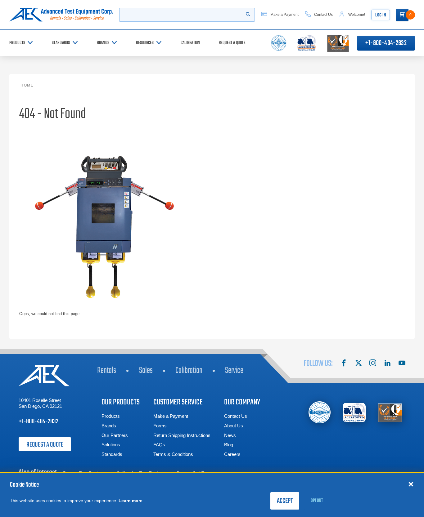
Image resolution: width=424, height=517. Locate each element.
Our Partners (114, 435)
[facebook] (344, 363)
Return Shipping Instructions (181, 435)
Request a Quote (44, 444)
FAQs (159, 444)
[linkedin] (387, 363)
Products (110, 416)
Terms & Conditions (173, 454)
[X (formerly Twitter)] (358, 363)
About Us (233, 425)
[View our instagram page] (372, 363)
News (230, 435)
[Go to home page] (61, 14)
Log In (380, 15)
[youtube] (402, 363)
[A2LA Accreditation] (354, 413)
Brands (108, 425)
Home (27, 85)
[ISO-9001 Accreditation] (390, 413)
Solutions (110, 444)
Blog (228, 444)
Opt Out (317, 500)
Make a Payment (170, 416)
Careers (232, 454)
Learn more (130, 500)
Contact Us (235, 416)
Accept (285, 501)
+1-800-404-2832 (386, 43)
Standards (111, 454)
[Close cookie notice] (411, 484)
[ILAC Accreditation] (319, 412)
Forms (160, 425)
